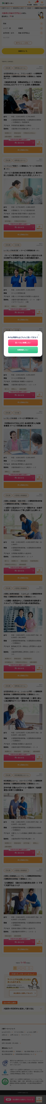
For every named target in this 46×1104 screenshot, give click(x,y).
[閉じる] (39, 335)
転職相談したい (23, 350)
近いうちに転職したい (23, 343)
